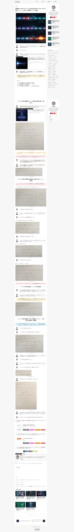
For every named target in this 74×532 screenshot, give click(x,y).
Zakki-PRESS (17, 2)
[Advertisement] (30, 93)
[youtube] (54, 17)
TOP (50, 116)
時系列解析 (54, 71)
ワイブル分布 (29, 463)
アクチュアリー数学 (22, 463)
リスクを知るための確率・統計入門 (28, 438)
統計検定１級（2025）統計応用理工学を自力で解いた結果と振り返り (20, 509)
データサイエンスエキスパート (52, 58)
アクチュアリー (18, 463)
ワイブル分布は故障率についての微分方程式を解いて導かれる (26, 82)
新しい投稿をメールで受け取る (19, 484)
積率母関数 (54, 79)
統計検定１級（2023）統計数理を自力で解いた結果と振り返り (20, 498)
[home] (56, 17)
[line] (32, 451)
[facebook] (26, 451)
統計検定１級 (40, 463)
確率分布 (49, 79)
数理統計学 (50, 71)
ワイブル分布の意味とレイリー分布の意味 (23, 84)
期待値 (36, 463)
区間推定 (53, 66)
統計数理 (49, 82)
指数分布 (34, 463)
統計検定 (38, 463)
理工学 (56, 77)
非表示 (20, 80)
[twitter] (24, 451)
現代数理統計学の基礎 (51, 77)
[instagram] (21, 459)
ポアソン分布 (55, 63)
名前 (16, 476)
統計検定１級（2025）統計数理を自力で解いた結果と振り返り (31, 509)
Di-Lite (49, 52)
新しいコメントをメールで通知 (19, 482)
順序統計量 (50, 87)
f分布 (53, 52)
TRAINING (51, 119)
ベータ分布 (50, 63)
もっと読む (31, 514)
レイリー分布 (26, 463)
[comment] (35, 451)
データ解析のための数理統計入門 (52, 60)
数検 (53, 69)
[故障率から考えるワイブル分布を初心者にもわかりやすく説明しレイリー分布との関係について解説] (28, 451)
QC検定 (56, 52)
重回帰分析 (53, 85)
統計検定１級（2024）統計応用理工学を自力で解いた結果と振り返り (31, 498)
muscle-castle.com (37, 528)
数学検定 (49, 69)
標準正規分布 (54, 74)
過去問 (49, 85)
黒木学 (54, 87)
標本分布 (49, 74)
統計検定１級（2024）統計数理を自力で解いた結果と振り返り (41, 498)
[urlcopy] (37, 451)
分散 (31, 463)
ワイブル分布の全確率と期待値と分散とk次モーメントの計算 (25, 83)
